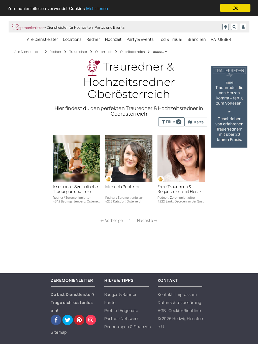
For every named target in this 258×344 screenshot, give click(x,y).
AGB (162, 310)
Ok (235, 8)
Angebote (129, 310)
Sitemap (59, 332)
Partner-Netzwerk (121, 318)
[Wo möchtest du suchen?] (225, 27)
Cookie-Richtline (185, 310)
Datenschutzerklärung (179, 302)
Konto (110, 302)
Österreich (104, 51)
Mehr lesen (97, 8)
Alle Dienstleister (42, 39)
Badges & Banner (120, 294)
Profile (111, 310)
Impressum (186, 294)
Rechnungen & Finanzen (127, 326)
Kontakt (165, 294)
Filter (172, 121)
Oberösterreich (133, 51)
